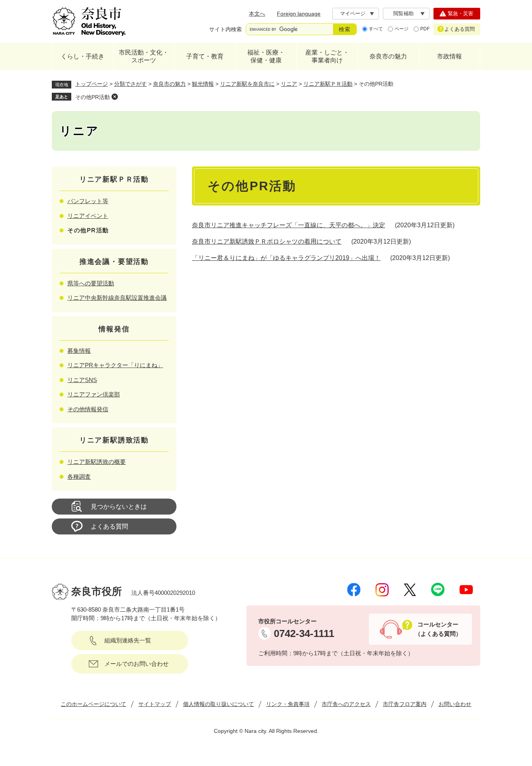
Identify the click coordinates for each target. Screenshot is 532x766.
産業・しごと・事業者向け (327, 56)
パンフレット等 (87, 201)
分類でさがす (130, 84)
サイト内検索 (225, 29)
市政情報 (449, 56)
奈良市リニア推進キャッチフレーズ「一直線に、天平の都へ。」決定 (288, 225)
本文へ (257, 14)
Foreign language (299, 14)
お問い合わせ (455, 704)
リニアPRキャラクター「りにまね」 (115, 365)
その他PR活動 (92, 97)
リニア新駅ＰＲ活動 (327, 84)
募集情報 (79, 350)
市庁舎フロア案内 (404, 704)
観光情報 (203, 84)
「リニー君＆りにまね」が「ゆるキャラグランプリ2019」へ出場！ (286, 258)
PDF (425, 29)
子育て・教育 (205, 56)
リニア (289, 84)
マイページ (352, 13)
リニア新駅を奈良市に (247, 84)
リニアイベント (87, 215)
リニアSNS (82, 380)
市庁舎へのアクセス (346, 704)
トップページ (91, 84)
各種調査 (79, 476)
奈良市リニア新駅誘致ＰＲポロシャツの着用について (267, 241)
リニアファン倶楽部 (93, 394)
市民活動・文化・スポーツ (144, 56)
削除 (114, 96)
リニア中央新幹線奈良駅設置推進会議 (117, 297)
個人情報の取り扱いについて (218, 704)
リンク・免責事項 (288, 704)
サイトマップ (154, 704)
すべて (376, 29)
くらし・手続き (82, 56)
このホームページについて (93, 704)
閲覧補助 (403, 13)
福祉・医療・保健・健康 (266, 56)
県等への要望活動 (90, 283)
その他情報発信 (87, 409)
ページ (402, 29)
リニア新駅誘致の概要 (96, 461)
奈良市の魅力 (388, 56)
